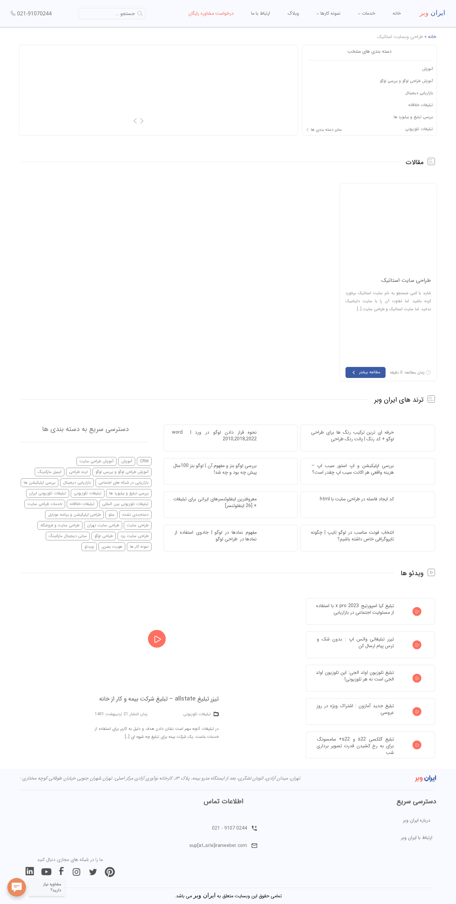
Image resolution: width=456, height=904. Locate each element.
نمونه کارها (329, 13)
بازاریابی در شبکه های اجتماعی (123, 482)
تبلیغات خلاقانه (420, 105)
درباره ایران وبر (416, 820)
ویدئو (89, 546)
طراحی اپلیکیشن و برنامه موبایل (74, 514)
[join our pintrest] (110, 872)
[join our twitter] (93, 872)
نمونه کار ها (139, 546)
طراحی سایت (138, 525)
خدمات (368, 13)
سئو (111, 514)
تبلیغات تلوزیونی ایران (47, 493)
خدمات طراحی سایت (44, 504)
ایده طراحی (78, 472)
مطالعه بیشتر (369, 372)
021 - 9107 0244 (229, 828)
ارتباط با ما (260, 13)
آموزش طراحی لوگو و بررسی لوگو (406, 81)
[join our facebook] (61, 872)
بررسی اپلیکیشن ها (39, 482)
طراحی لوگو (103, 536)
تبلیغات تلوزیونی (419, 129)
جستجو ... (125, 13)
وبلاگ (293, 13)
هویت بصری (111, 546)
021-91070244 (34, 13)
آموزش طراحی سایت (96, 461)
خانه (397, 13)
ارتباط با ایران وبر (416, 837)
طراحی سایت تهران (103, 525)
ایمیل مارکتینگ (49, 472)
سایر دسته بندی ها (326, 129)
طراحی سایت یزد (135, 536)
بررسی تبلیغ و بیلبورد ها (413, 117)
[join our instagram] (76, 872)
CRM (144, 461)
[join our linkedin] (30, 872)
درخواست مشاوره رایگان (211, 13)
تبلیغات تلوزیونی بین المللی (125, 504)
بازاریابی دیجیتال (419, 93)
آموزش (427, 69)
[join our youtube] (46, 872)
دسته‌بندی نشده (135, 514)
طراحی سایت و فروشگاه (59, 525)
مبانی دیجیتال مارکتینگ (68, 536)
